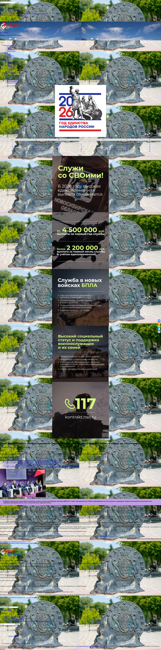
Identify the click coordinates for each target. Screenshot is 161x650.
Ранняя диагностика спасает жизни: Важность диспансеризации (21, 465)
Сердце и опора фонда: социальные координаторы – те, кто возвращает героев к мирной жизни (30, 463)
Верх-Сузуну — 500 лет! (10, 619)
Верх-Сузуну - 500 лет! (6, 12)
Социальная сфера (8, 64)
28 (103, 151)
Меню (2, 42)
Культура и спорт (12, 68)
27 (81, 151)
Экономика (6, 60)
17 (12, 148)
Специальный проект (9, 72)
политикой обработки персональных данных (89, 646)
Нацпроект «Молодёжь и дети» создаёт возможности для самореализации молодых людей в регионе (32, 462)
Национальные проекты (7, 457)
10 (12, 146)
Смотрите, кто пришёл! (6, 9)
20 (81, 148)
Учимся (9, 48)
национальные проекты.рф (105, 536)
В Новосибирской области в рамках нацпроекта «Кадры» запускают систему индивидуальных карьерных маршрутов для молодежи (41, 466)
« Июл (80, 155)
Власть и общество (8, 55)
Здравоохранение (12, 69)
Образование (10, 66)
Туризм (9, 71)
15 (127, 146)
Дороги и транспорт (12, 61)
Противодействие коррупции (15, 58)
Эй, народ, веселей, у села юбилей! (10, 15)
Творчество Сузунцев (13, 75)
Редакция (6, 78)
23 (149, 148)
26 (59, 151)
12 (59, 146)
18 (36, 148)
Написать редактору (12, 81)
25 (36, 151)
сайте (42, 531)
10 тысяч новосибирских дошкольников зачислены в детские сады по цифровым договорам (29, 460)
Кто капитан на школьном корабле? (10, 10)
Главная (5, 52)
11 (36, 146)
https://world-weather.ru (80, 38)
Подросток (10, 46)
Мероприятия (11, 49)
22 (127, 148)
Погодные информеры (80, 39)
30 (149, 151)
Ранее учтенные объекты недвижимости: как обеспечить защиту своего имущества (24, 13)
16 (149, 146)
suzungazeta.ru (4, 32)
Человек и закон (11, 57)
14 (103, 146)
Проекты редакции (12, 80)
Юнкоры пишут (11, 51)
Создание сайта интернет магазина (13, 643)
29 (127, 151)
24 (12, 151)
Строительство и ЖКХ (13, 63)
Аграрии (9, 77)
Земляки (5, 74)
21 (103, 148)
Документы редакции (13, 83)
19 (59, 148)
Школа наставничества (10, 45)
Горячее (9, 54)
